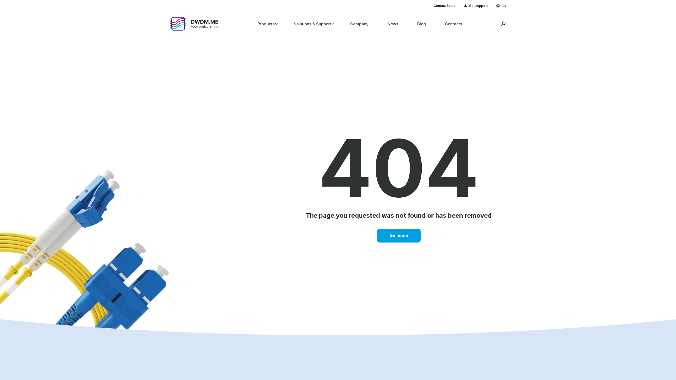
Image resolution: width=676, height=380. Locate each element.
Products (266, 23)
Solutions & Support (312, 23)
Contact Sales (444, 6)
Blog (421, 23)
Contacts (453, 23)
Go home (398, 235)
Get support (478, 6)
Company (359, 23)
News (393, 23)
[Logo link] (194, 23)
